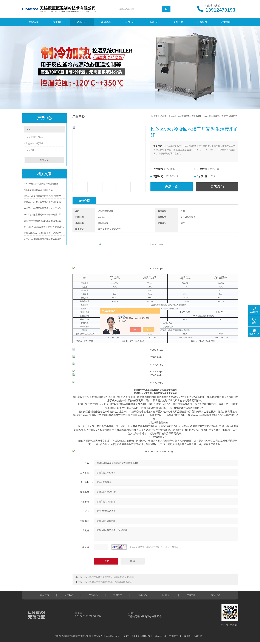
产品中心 (82, 22)
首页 (156, 116)
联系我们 (226, 22)
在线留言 (202, 22)
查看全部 (44, 160)
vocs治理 (29, 150)
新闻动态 (106, 22)
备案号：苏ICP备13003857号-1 (138, 636)
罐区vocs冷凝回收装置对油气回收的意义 (42, 196)
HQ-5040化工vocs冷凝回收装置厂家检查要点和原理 (108, 582)
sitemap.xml (160, 636)
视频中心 (154, 22)
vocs (27, 129)
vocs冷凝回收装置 (34, 137)
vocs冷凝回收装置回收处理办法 (38, 190)
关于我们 (58, 22)
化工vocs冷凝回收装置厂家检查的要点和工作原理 (44, 239)
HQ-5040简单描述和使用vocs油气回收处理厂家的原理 (109, 577)
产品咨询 (171, 187)
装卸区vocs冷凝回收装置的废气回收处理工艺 (44, 202)
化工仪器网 (185, 636)
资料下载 (178, 22)
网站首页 (34, 22)
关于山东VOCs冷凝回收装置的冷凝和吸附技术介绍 (44, 227)
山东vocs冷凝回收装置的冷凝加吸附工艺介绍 (44, 221)
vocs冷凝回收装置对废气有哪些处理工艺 (42, 214)
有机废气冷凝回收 (34, 143)
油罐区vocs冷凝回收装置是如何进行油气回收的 (44, 208)
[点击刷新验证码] (119, 547)
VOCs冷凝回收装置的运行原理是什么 (41, 184)
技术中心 (130, 22)
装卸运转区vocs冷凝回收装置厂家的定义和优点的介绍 (44, 233)
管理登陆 (198, 636)
